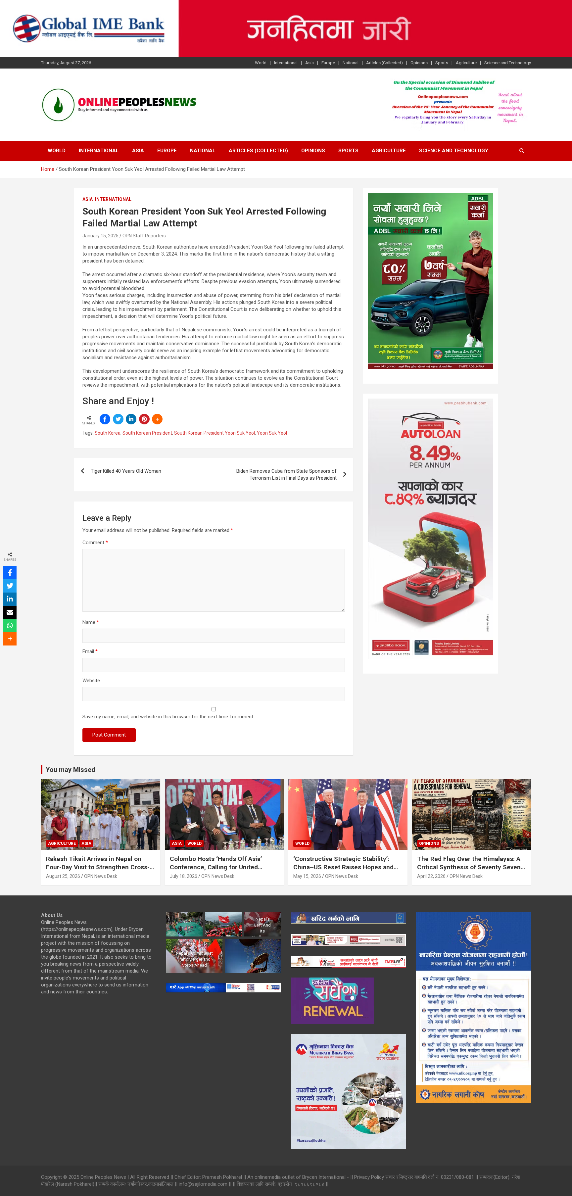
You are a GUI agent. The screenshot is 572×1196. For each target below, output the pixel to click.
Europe (328, 62)
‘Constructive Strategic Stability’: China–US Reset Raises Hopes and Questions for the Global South (343, 867)
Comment (95, 543)
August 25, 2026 (63, 876)
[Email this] (10, 612)
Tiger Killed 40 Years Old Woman (126, 471)
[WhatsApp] (10, 625)
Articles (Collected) (384, 62)
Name (90, 622)
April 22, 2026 (431, 876)
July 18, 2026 (183, 876)
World (260, 62)
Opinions (419, 62)
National (350, 62)
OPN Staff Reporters (144, 235)
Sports (441, 62)
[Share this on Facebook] (105, 419)
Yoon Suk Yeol (272, 433)
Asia (309, 62)
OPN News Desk (100, 876)
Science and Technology (507, 62)
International (286, 62)
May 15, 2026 (307, 876)
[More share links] (157, 419)
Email (90, 651)
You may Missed (70, 770)
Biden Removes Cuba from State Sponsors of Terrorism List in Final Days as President (286, 474)
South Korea (107, 433)
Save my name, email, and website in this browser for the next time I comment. (168, 717)
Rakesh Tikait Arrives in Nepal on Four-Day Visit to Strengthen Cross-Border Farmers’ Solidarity (98, 867)
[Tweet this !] (118, 419)
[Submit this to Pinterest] (144, 419)
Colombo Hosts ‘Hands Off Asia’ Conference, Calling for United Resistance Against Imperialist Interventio (216, 871)
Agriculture (466, 62)
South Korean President (147, 433)
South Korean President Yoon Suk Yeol (214, 433)
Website (91, 681)
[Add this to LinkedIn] (131, 419)
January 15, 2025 (100, 235)
